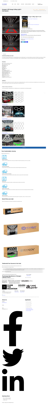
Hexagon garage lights (4, 118)
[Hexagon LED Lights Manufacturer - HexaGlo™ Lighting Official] (4, 4)
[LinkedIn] (45, 1)
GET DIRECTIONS (4, 302)
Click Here (23, 35)
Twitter (22, 42)
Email (27, 42)
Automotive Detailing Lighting (29, 309)
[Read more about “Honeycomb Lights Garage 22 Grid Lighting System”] (44, 93)
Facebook (21, 42)
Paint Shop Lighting (28, 310)
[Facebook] (40, 1)
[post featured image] (13, 97)
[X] (43, 1)
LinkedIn (24, 42)
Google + (25, 42)
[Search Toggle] (44, 4)
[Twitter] (13, 368)
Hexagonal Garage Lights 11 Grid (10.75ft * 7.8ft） (8, 133)
